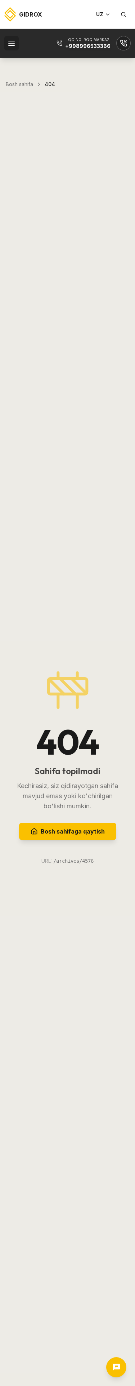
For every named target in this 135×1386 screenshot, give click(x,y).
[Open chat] (116, 1367)
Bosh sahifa (19, 84)
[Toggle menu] (11, 43)
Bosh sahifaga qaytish (73, 831)
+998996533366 (88, 46)
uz (99, 14)
